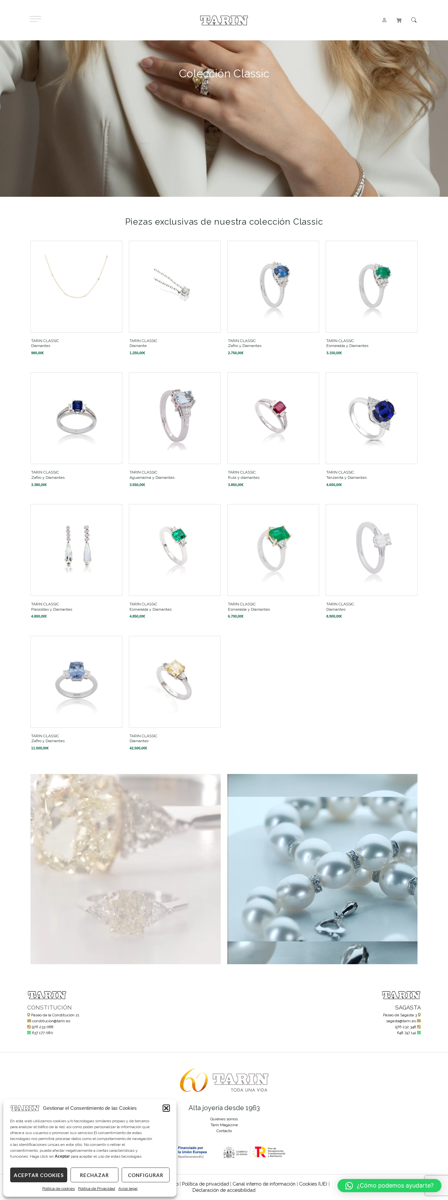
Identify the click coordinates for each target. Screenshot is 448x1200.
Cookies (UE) (313, 1184)
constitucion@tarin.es (51, 1021)
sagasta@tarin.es (401, 1021)
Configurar (145, 1175)
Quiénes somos (224, 1119)
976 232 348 (405, 1027)
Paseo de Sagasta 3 (400, 1015)
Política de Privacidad (96, 1188)
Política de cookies (58, 1188)
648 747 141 (406, 1032)
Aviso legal (127, 1188)
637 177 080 (42, 1032)
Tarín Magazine (224, 1125)
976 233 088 (42, 1027)
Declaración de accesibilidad (224, 1190)
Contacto (224, 1131)
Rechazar (94, 1175)
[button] (166, 1108)
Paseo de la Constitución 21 (55, 1015)
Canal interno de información (264, 1184)
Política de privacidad (205, 1184)
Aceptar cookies (39, 1175)
